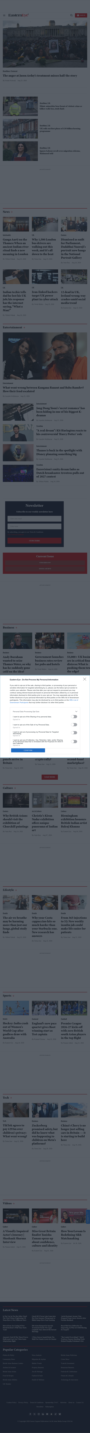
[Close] (85, 680)
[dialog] (45, 716)
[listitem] (45, 711)
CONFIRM (28, 750)
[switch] (74, 716)
